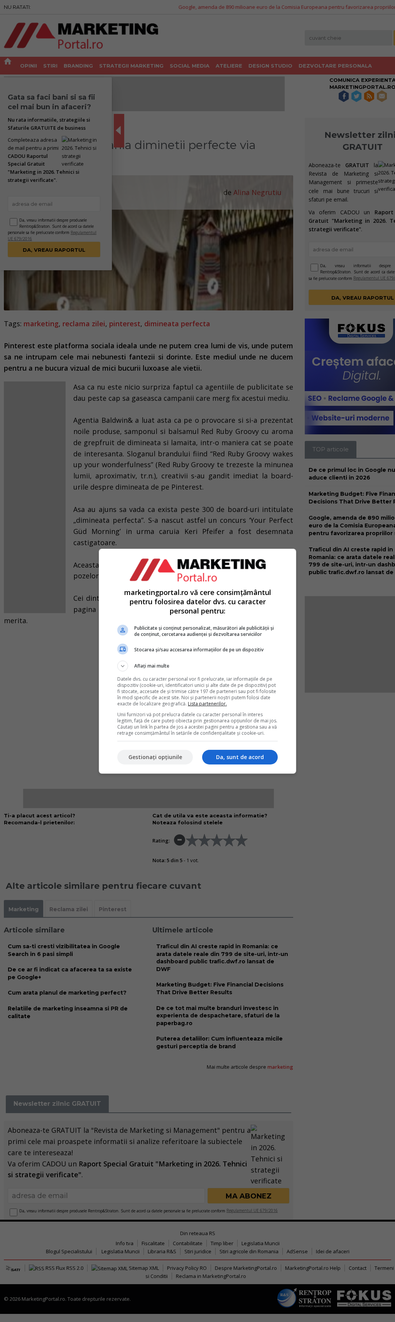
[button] (197, 666)
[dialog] (197, 661)
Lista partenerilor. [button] (207, 703)
